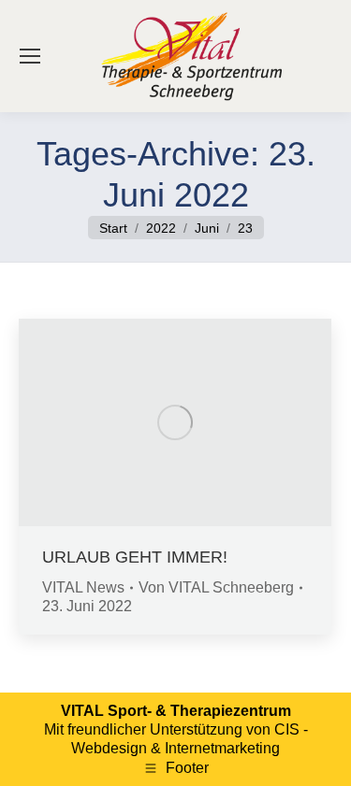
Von (216, 587)
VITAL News (83, 587)
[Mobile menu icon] (30, 56)
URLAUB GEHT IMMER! (134, 557)
